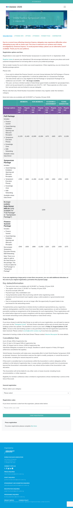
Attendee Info (19, 36)
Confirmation (56, 36)
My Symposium (36, 1)
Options (28, 36)
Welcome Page (7, 36)
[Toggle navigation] (64, 7)
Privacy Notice (9, 500)
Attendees (35, 36)
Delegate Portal (20, 324)
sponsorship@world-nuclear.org (21, 485)
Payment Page (45, 36)
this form (34, 426)
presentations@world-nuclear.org (16, 496)
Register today (8, 59)
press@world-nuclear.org (17, 474)
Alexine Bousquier (51, 334)
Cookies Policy (23, 500)
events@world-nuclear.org (32, 331)
